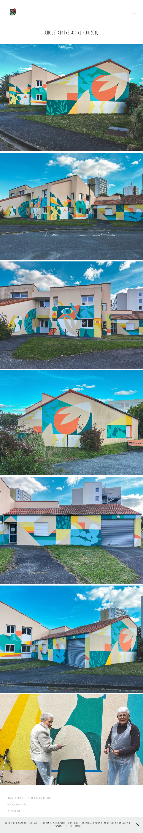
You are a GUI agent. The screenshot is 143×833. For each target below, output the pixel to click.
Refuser (78, 826)
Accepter (68, 826)
